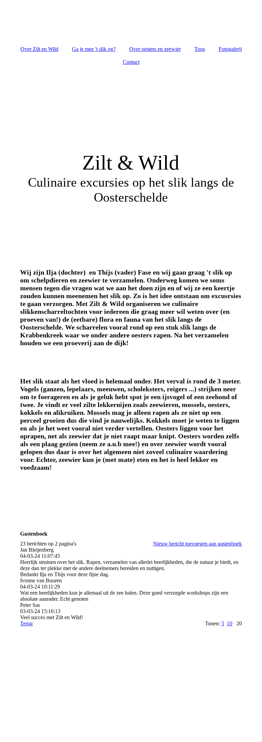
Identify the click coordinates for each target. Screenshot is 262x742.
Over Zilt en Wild (39, 49)
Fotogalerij (230, 49)
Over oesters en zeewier (155, 49)
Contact (131, 62)
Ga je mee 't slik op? (94, 49)
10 (229, 623)
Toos (199, 49)
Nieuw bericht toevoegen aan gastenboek (197, 544)
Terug (26, 623)
